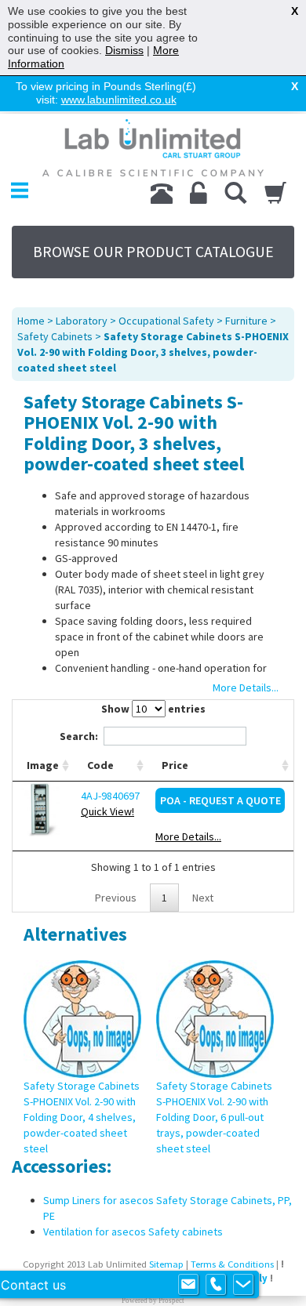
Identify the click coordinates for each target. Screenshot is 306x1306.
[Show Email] (188, 1285)
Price (175, 765)
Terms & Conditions (232, 1264)
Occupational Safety (166, 321)
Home (31, 321)
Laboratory (81, 321)
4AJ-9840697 (110, 796)
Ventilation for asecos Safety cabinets (133, 1231)
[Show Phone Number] (216, 1285)
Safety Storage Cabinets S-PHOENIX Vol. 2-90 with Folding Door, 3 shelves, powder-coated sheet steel (153, 352)
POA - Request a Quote (220, 800)
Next (202, 898)
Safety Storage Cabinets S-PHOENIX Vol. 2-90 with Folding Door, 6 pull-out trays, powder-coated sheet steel (214, 1117)
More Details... (188, 836)
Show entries (153, 709)
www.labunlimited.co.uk (119, 99)
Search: (79, 736)
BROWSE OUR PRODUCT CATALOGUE (153, 251)
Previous (116, 898)
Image (43, 765)
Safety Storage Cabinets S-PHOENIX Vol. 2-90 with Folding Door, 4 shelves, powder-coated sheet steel (82, 1117)
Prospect (171, 1300)
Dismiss (124, 50)
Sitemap (166, 1264)
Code (100, 765)
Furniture (246, 321)
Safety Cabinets (55, 336)
